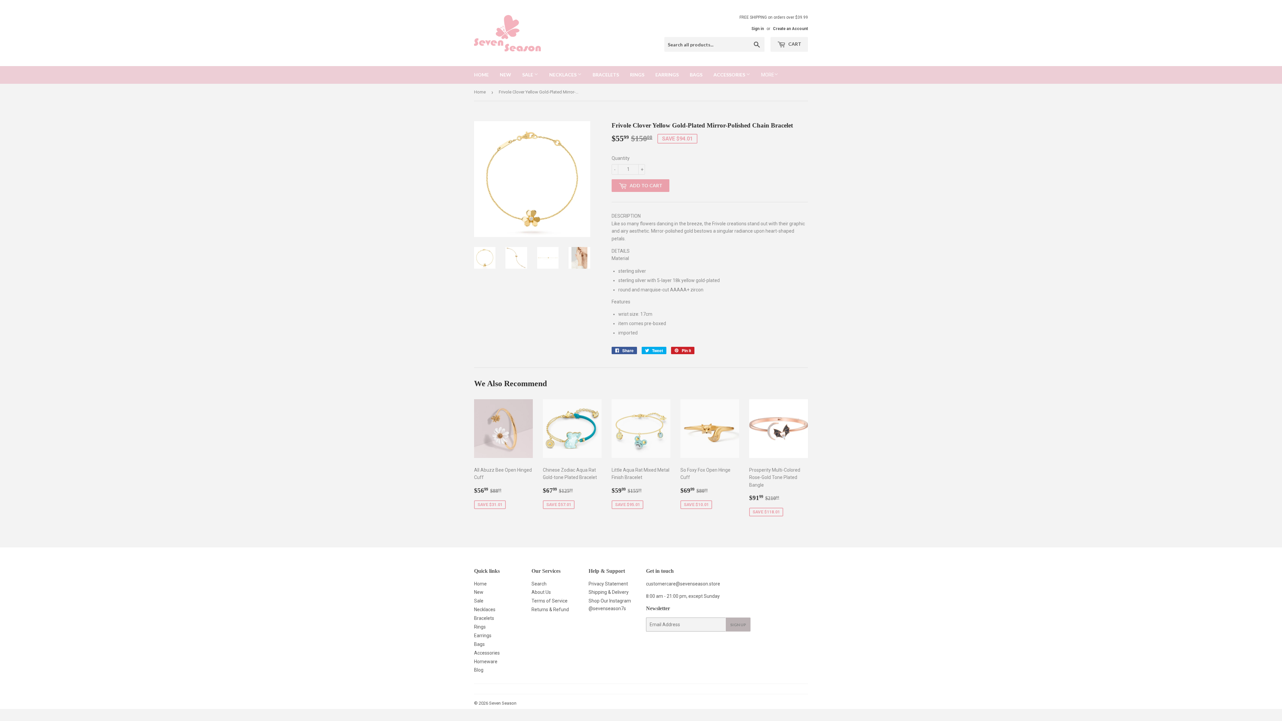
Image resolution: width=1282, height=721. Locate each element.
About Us (541, 592)
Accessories (729, 74)
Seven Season (502, 703)
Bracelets (606, 74)
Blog (478, 670)
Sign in (758, 28)
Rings (637, 74)
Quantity (621, 158)
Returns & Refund (550, 609)
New (505, 74)
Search (539, 583)
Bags (696, 74)
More (767, 74)
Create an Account (790, 28)
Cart (794, 44)
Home (481, 74)
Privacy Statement (608, 583)
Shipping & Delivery (609, 592)
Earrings (667, 74)
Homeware (485, 661)
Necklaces (563, 74)
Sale (528, 74)
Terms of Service (549, 601)
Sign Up (738, 624)
